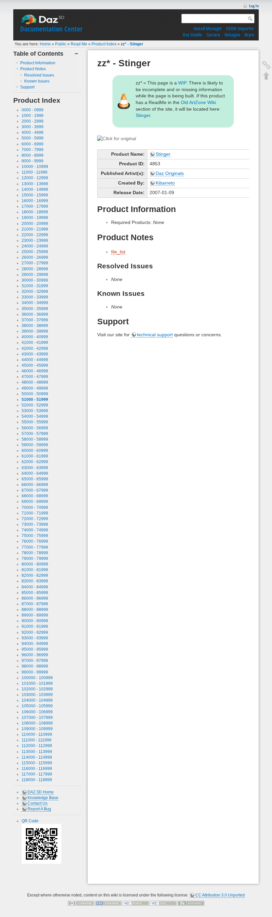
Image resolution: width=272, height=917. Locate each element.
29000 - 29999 (35, 274)
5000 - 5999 (32, 138)
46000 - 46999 (35, 371)
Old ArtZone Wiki (198, 102)
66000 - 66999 (35, 484)
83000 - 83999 (35, 581)
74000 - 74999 (35, 530)
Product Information (37, 63)
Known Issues (36, 81)
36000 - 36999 (35, 314)
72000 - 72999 (35, 518)
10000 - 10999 (35, 166)
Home (45, 44)
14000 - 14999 (35, 189)
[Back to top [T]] (266, 75)
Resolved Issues (39, 75)
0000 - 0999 (32, 110)
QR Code (30, 821)
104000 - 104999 (37, 700)
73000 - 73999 (35, 524)
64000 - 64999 (35, 473)
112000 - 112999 (37, 745)
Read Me (79, 44)
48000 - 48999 (35, 382)
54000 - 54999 (35, 416)
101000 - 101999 (37, 683)
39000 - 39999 (35, 331)
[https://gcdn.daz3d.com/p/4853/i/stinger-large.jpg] (116, 138)
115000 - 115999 (37, 763)
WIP (182, 82)
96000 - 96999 (35, 655)
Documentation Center (51, 28)
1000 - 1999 (32, 115)
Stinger (143, 115)
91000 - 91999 (35, 626)
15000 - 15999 (35, 195)
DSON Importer (240, 28)
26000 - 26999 (35, 257)
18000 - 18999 (35, 212)
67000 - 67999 (35, 490)
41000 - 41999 (35, 342)
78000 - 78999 (35, 553)
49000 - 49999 (35, 388)
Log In (254, 6)
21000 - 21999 (35, 229)
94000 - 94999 (35, 643)
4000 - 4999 (32, 132)
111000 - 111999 (36, 740)
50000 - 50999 (35, 394)
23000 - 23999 (35, 240)
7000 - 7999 (32, 149)
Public (60, 44)
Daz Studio (192, 34)
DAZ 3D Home (41, 792)
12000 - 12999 (35, 178)
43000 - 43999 (35, 354)
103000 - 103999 (37, 694)
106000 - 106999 (37, 712)
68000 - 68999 (35, 496)
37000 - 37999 (35, 320)
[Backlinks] (266, 65)
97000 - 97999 (35, 660)
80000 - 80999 (35, 564)
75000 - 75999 (35, 535)
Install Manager (207, 28)
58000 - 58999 (35, 439)
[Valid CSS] (163, 903)
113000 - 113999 (37, 751)
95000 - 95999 (35, 649)
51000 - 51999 (35, 399)
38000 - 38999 (35, 325)
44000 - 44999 (35, 359)
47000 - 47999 (35, 376)
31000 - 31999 (35, 286)
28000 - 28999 (35, 269)
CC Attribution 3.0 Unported (220, 895)
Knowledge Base (43, 797)
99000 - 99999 (35, 672)
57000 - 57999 (35, 433)
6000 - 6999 (32, 144)
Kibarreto (165, 183)
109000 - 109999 (37, 729)
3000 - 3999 (32, 127)
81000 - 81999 (35, 569)
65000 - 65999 (35, 479)
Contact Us (37, 803)
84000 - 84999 (35, 587)
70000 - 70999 (35, 507)
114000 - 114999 (37, 757)
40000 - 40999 (35, 337)
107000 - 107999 (37, 717)
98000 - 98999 (35, 666)
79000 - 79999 (35, 558)
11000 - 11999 (34, 172)
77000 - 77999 (35, 547)
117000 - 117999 (37, 774)
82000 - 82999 (35, 575)
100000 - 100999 (37, 677)
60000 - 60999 (35, 450)
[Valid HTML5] (136, 903)
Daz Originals (170, 173)
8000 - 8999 (32, 155)
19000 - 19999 (35, 217)
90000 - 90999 (35, 621)
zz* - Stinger (132, 44)
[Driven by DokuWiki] (191, 903)
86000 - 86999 (35, 598)
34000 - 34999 (35, 302)
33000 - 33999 (35, 297)
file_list (118, 251)
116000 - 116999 (37, 768)
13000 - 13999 (35, 184)
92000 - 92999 (35, 632)
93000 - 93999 (35, 638)
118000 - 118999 (37, 780)
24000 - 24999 (35, 246)
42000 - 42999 (35, 348)
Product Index (104, 44)
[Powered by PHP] (108, 903)
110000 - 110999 (37, 734)
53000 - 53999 (35, 410)
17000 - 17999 (35, 206)
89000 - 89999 (35, 615)
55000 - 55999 (35, 422)
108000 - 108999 (37, 723)
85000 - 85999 (35, 592)
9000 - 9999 (32, 161)
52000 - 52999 (35, 405)
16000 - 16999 (35, 200)
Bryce (249, 34)
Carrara (213, 34)
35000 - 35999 (35, 308)
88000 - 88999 (35, 609)
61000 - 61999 (35, 456)
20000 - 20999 (35, 223)
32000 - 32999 (35, 291)
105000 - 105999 (37, 706)
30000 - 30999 (35, 280)
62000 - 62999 (35, 461)
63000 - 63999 (35, 467)
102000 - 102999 (37, 689)
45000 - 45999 (35, 365)
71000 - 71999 (35, 513)
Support (27, 87)
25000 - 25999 (35, 251)
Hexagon (232, 34)
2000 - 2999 (32, 121)
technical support (155, 334)
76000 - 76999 (35, 541)
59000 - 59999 (35, 445)
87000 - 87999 (35, 604)
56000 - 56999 (35, 428)
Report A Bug (39, 809)
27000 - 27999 (35, 263)
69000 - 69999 (35, 501)
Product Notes (33, 69)
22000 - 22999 (35, 235)
